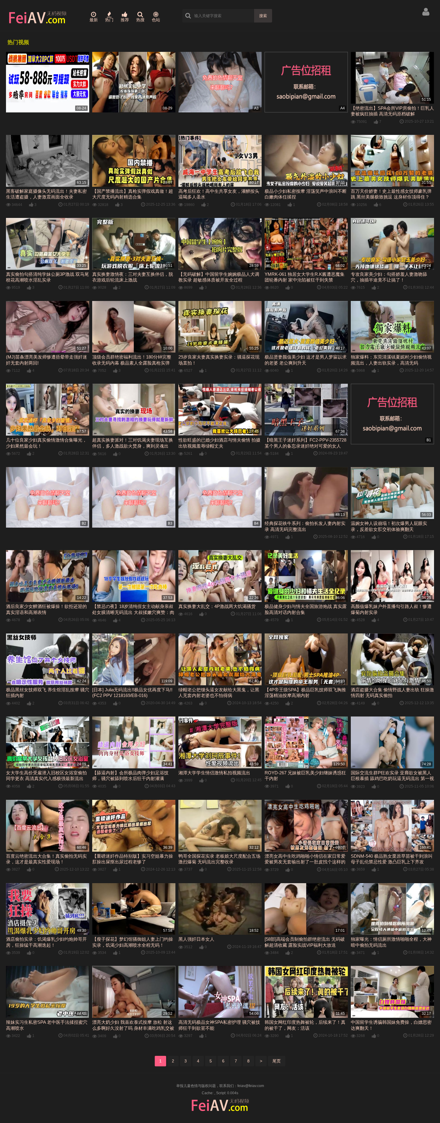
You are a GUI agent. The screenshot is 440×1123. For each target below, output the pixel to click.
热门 (109, 19)
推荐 (125, 19)
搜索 (263, 15)
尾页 (276, 1061)
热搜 (140, 19)
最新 (93, 19)
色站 (156, 19)
